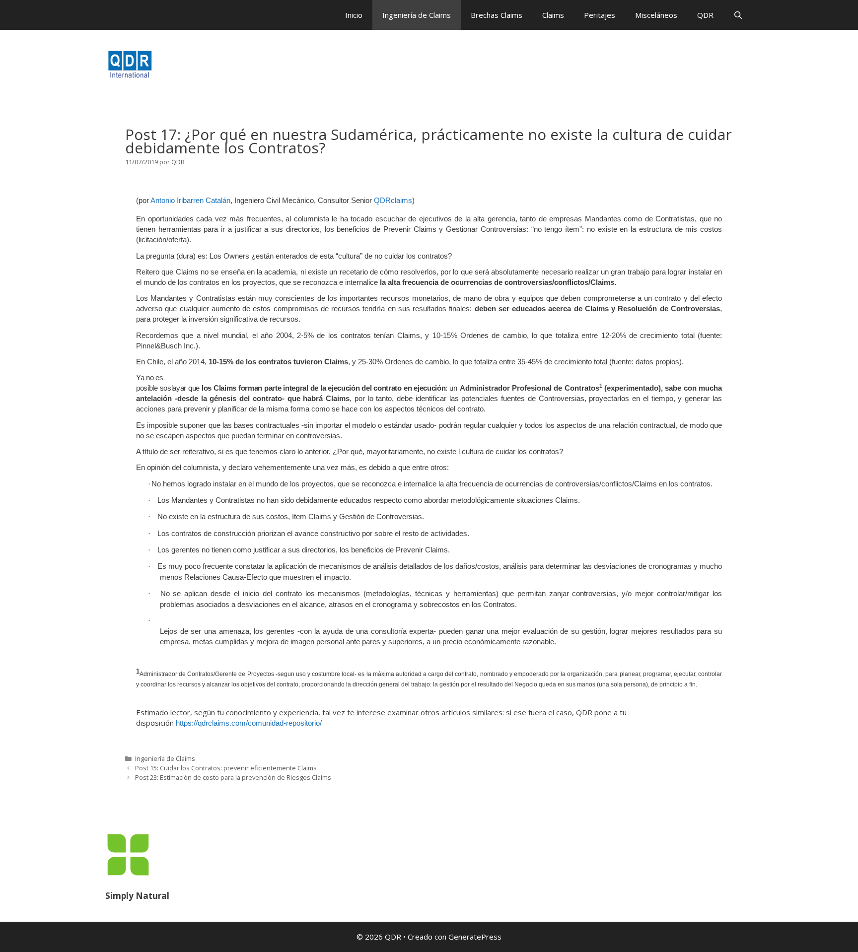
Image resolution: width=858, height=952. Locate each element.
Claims (553, 15)
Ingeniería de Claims (416, 15)
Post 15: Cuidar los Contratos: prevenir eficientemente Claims (226, 767)
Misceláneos (656, 15)
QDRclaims (393, 200)
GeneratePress (474, 937)
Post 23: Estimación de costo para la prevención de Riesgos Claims (233, 777)
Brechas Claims (496, 15)
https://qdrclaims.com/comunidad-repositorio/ (249, 723)
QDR (705, 15)
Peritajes (599, 15)
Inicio (353, 15)
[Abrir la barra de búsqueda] (738, 15)
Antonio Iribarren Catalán (190, 200)
